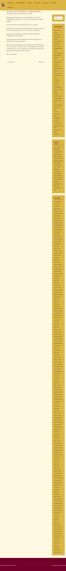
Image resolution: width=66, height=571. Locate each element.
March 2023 (57, 248)
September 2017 (58, 371)
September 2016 (58, 399)
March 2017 (57, 385)
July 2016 (56, 403)
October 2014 (57, 452)
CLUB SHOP (53, 2)
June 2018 (56, 350)
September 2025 (58, 213)
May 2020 (56, 301)
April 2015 (56, 438)
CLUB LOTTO (45, 2)
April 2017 (56, 382)
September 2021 (58, 273)
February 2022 (57, 264)
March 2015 (57, 440)
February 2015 (57, 443)
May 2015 (56, 436)
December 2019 (58, 308)
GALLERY (56, 82)
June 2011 (56, 543)
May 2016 (56, 408)
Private (56, 93)
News (7, 13)
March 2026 (57, 208)
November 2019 (58, 311)
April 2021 (56, 283)
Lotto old (56, 120)
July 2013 (56, 487)
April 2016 (56, 410)
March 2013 (57, 496)
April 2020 (56, 304)
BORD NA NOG (58, 96)
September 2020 (58, 294)
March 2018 (57, 357)
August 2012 (57, 512)
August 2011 (57, 538)
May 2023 (56, 246)
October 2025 (57, 211)
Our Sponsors (57, 123)
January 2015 (57, 445)
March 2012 (57, 524)
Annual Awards (58, 53)
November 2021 (58, 269)
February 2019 (57, 331)
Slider (11, 13)
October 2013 (57, 480)
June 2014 (56, 461)
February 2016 (57, 415)
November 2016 (58, 394)
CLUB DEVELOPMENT (20, 2)
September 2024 (58, 229)
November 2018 (58, 338)
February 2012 (57, 526)
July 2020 (56, 299)
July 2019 (56, 320)
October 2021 (57, 271)
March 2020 (57, 306)
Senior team (57, 46)
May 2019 (56, 324)
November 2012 (58, 505)
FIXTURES (29, 2)
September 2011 (58, 536)
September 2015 (58, 427)
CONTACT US (10, 7)
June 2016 (56, 406)
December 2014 (58, 447)
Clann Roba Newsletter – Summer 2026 (57, 150)
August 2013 (57, 485)
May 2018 (56, 352)
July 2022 (56, 257)
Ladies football (57, 41)
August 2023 (57, 243)
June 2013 (56, 489)
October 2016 (57, 396)
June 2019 (56, 322)
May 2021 (56, 280)
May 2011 (56, 545)
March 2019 (57, 329)
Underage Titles (58, 48)
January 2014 (57, 473)
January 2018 (57, 362)
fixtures (56, 111)
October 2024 (57, 227)
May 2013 (56, 492)
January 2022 (57, 266)
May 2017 (56, 380)
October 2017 (57, 369)
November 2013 (58, 478)
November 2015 (58, 422)
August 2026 (57, 201)
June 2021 (56, 278)
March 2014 (57, 468)
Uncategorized (57, 87)
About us (56, 71)
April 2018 (56, 355)
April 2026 (56, 206)
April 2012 (56, 522)
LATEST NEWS (37, 2)
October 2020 (57, 292)
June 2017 (56, 378)
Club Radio (56, 80)
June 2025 (56, 215)
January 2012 (57, 529)
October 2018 (57, 341)
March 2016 (57, 413)
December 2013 (58, 475)
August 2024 (57, 232)
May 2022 (56, 259)
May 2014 (56, 464)
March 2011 (57, 550)
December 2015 (58, 420)
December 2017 (58, 364)
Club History (57, 114)
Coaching (56, 134)
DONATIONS (10, 2)
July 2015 (56, 431)
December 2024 (58, 222)
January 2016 (57, 417)
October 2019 (57, 313)
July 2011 (56, 540)
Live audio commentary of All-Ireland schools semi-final (58, 186)
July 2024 (56, 234)
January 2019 (57, 334)
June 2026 (56, 204)
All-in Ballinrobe (58, 98)
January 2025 (57, 220)
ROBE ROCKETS (58, 68)
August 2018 (57, 345)
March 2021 (57, 285)
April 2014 (56, 466)
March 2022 (57, 262)
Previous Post (11, 62)
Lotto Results (57, 66)
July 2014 (56, 459)
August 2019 (57, 318)
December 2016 (58, 392)
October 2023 (57, 241)
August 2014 (57, 457)
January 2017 (57, 389)
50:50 (55, 50)
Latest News (57, 34)
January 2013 (57, 501)
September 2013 (58, 482)
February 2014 (57, 471)
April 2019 (56, 327)
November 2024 (58, 225)
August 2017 (57, 373)
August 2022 (57, 255)
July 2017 (56, 376)
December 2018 (58, 336)
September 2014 (58, 454)
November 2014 (58, 450)
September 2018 (58, 343)
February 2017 (57, 387)
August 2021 (57, 276)
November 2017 (58, 366)
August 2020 (57, 297)
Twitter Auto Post (17, 13)
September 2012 (58, 510)
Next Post (42, 62)
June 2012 (56, 517)
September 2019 (58, 315)
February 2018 (57, 359)
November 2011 (58, 531)
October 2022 (57, 250)
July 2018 (56, 348)
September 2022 (58, 253)
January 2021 (57, 287)
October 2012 (57, 508)
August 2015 (57, 429)
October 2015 (57, 424)
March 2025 (57, 218)
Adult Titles (57, 43)
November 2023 (58, 239)
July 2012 (56, 515)
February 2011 (57, 552)
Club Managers (58, 105)
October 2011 (57, 533)
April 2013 (56, 494)
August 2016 (57, 401)
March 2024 (57, 236)
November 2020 (58, 290)
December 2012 (58, 503)
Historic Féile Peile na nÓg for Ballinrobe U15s (58, 156)
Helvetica (56, 84)
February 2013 (57, 499)
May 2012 (56, 519)
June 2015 (56, 434)
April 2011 (56, 547)
